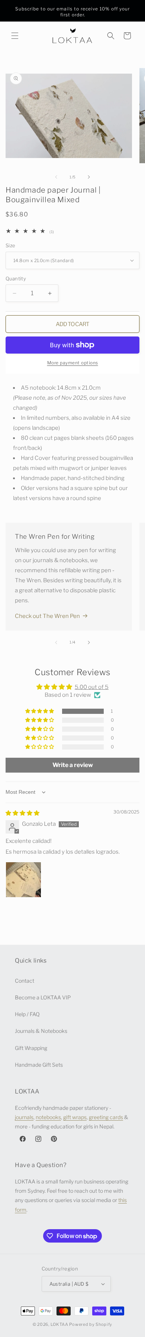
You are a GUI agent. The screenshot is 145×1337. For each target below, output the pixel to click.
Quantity (16, 278)
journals (24, 1117)
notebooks (48, 1117)
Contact (24, 980)
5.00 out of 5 (92, 687)
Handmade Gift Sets (39, 1064)
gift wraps (75, 1117)
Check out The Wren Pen (47, 616)
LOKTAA (59, 1324)
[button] (15, 36)
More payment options (72, 362)
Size (11, 245)
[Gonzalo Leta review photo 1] (23, 880)
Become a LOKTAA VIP (43, 997)
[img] (22, 813)
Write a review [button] (72, 765)
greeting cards (106, 1117)
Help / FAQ (27, 1014)
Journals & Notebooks (41, 1031)
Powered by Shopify (90, 1324)
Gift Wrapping (31, 1048)
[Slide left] (56, 177)
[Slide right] (89, 177)
